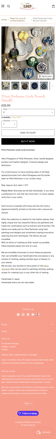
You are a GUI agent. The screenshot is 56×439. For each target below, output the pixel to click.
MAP (35, 355)
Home (4, 20)
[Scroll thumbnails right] (52, 86)
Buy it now (28, 141)
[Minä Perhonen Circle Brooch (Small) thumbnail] (5, 85)
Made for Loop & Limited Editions (18, 19)
